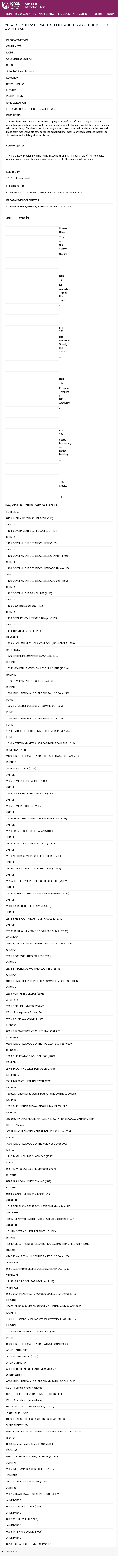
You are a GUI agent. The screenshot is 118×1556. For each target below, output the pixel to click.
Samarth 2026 (10, 1551)
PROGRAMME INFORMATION (72, 14)
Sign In (110, 14)
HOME (9, 14)
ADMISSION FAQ (47, 14)
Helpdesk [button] (98, 14)
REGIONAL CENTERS (25, 14)
